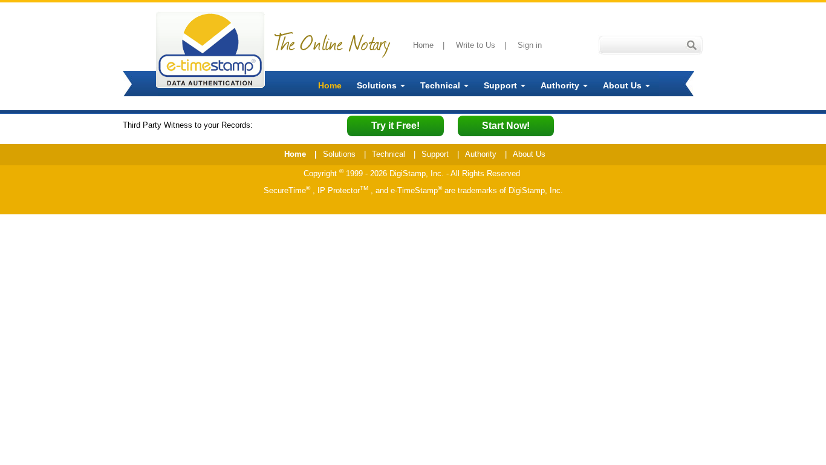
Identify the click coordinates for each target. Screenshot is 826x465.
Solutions (378, 85)
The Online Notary (332, 42)
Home (423, 45)
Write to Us (475, 45)
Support (501, 85)
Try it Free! (395, 125)
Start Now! (506, 125)
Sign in (530, 45)
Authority (561, 85)
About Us (623, 85)
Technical (441, 85)
